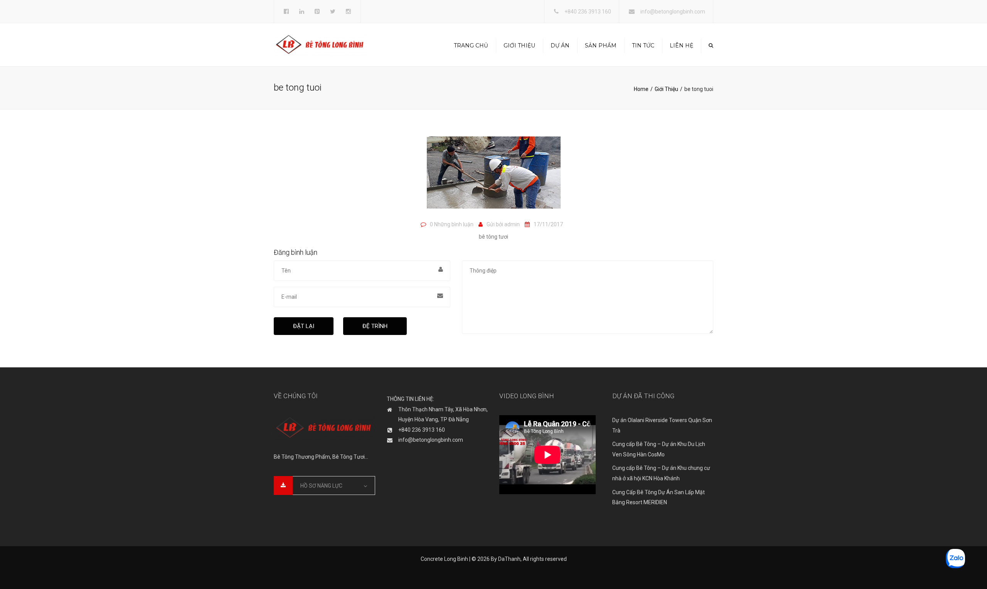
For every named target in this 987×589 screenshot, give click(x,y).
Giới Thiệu (519, 45)
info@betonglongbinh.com (672, 11)
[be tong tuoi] (494, 176)
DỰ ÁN (560, 45)
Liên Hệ (681, 45)
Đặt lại (303, 326)
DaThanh (509, 559)
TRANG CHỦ (471, 45)
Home (641, 89)
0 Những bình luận (451, 224)
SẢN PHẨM (600, 45)
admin (512, 224)
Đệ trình (374, 326)
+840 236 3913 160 (587, 11)
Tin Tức (643, 45)
